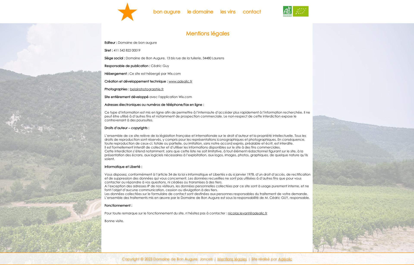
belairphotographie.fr (147, 89)
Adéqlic (285, 259)
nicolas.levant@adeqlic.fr (247, 213)
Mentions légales (232, 259)
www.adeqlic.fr (180, 81)
